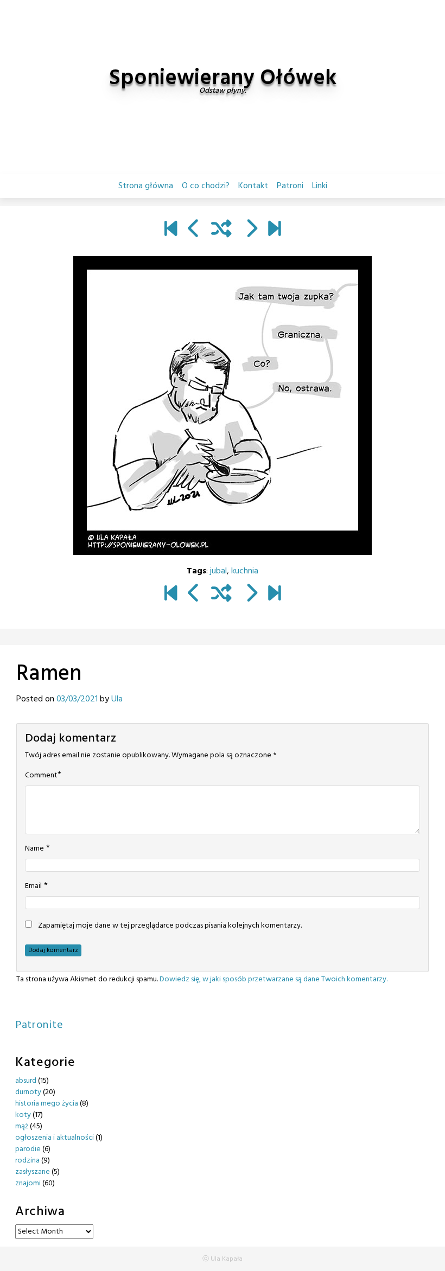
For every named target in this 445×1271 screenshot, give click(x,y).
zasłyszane (32, 1172)
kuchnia (244, 571)
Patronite (39, 1025)
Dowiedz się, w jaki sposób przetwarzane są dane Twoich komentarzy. (273, 979)
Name (34, 849)
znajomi (28, 1183)
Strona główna (145, 186)
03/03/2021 (77, 699)
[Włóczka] (274, 230)
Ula (117, 699)
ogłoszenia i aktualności (54, 1138)
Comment (41, 775)
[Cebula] (251, 230)
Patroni (290, 186)
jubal (218, 571)
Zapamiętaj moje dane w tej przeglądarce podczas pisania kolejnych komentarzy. (170, 926)
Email (33, 886)
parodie (28, 1149)
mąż (21, 1126)
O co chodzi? (206, 186)
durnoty (28, 1092)
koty (23, 1115)
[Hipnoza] (194, 230)
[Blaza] (170, 230)
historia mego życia (46, 1103)
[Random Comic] (221, 230)
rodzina (27, 1160)
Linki (319, 186)
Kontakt (253, 186)
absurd (25, 1081)
